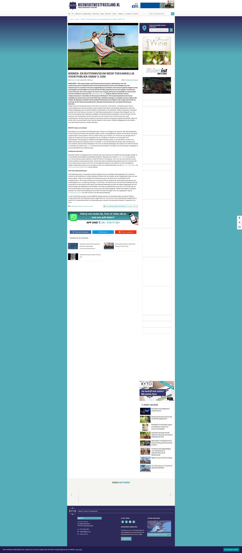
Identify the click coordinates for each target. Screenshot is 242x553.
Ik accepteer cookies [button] (231, 549)
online (89, 146)
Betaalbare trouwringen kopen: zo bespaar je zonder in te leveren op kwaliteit (161, 381)
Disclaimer (157, 504)
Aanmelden (126, 493)
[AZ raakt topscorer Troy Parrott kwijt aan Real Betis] (145, 423)
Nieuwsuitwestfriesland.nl (99, 4)
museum (85, 206)
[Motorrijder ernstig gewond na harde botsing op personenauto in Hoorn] (145, 398)
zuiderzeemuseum (76, 206)
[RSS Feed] (134, 476)
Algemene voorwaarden (146, 504)
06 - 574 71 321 (110, 222)
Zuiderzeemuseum (131, 80)
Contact (135, 13)
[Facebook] (123, 476)
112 (73, 13)
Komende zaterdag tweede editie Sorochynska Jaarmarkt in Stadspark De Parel (162, 389)
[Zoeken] (172, 13)
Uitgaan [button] (121, 13)
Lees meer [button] (78, 549)
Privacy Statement (167, 504)
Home (71, 19)
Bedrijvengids (87, 13)
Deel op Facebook (81, 232)
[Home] (69, 13)
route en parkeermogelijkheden (78, 167)
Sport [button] (114, 13)
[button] (69, 449)
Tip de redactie (127, 232)
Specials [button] (107, 13)
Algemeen (78, 13)
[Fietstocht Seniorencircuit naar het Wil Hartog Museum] (145, 374)
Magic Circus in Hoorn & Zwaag (161, 412)
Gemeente (96, 13)
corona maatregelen (129, 165)
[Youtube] (130, 476)
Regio (102, 13)
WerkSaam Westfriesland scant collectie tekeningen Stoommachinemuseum (90, 246)
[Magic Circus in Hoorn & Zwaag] (145, 415)
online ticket (121, 157)
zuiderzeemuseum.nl (98, 93)
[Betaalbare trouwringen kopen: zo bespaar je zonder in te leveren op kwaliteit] (145, 382)
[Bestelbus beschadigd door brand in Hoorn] (145, 366)
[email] (239, 227)
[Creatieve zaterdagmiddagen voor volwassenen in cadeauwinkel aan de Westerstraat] (145, 406)
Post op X (104, 232)
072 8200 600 (84, 484)
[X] (126, 476)
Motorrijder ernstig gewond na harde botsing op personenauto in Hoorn (161, 397)
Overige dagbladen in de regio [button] (157, 489)
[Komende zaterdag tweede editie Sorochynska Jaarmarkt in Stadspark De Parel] (145, 390)
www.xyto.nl (84, 489)
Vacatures (128, 13)
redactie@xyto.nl (85, 486)
